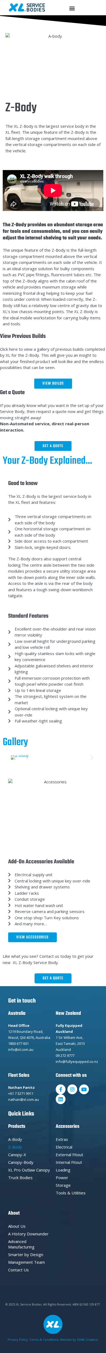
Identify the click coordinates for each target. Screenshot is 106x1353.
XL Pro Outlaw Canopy (29, 1170)
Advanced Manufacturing (21, 1244)
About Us (17, 1226)
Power (62, 1177)
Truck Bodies (20, 1177)
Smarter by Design (25, 1254)
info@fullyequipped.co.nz (77, 1061)
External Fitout (69, 1154)
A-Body (15, 1139)
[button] (72, 8)
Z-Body (15, 1147)
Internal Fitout (69, 1162)
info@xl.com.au (20, 1049)
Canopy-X (17, 1154)
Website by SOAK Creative (79, 1339)
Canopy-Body (20, 1162)
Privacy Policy (18, 1339)
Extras (62, 1139)
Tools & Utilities (71, 1193)
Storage (63, 1185)
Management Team (26, 1262)
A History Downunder (28, 1233)
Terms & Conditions (43, 1339)
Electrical (64, 1147)
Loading (63, 1170)
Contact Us (18, 1269)
